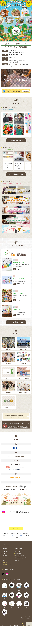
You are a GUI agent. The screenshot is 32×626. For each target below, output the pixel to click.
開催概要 (5, 548)
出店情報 (16, 625)
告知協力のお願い (19, 548)
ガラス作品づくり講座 (18, 262)
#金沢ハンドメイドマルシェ (17, 535)
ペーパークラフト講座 (18, 278)
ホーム (3, 625)
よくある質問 (18, 551)
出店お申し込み (6, 562)
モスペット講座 (17, 309)
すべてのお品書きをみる (16, 174)
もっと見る (16, 528)
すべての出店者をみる (16, 140)
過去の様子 (5, 551)
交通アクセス (6, 553)
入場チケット (6, 560)
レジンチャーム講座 (18, 293)
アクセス (9, 625)
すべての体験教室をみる (16, 322)
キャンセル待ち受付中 (15, 64)
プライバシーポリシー (20, 555)
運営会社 (17, 560)
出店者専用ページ (6, 564)
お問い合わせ (18, 553)
